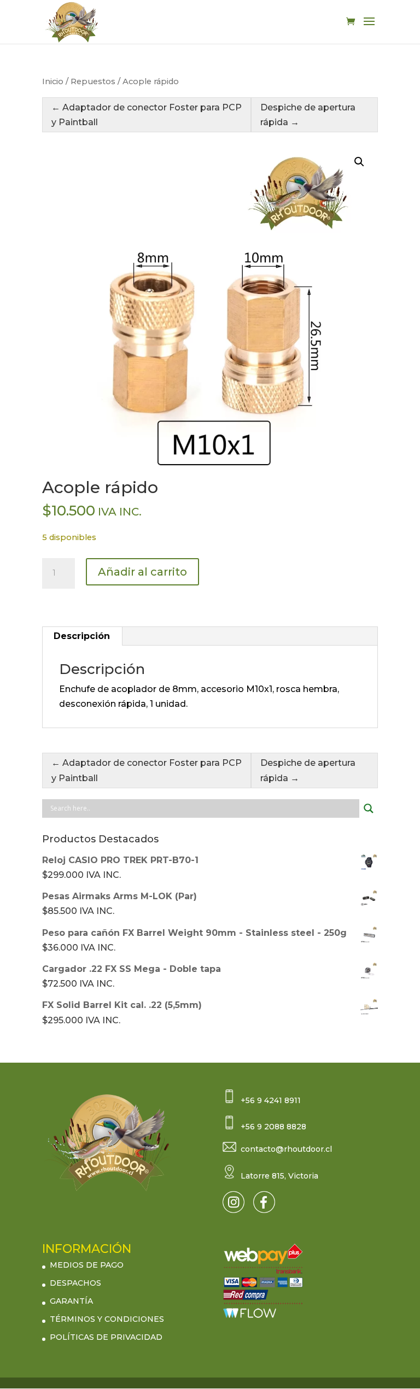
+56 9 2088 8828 (273, 1127)
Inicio (52, 81)
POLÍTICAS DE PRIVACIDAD (106, 1337)
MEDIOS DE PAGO (87, 1265)
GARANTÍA (71, 1301)
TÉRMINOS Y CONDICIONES (107, 1319)
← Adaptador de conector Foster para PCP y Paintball (146, 114)
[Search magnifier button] (368, 808)
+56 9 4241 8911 (271, 1100)
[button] (359, 162)
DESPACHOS (75, 1283)
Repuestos (93, 81)
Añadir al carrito (142, 571)
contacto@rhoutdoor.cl (286, 1149)
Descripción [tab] (82, 636)
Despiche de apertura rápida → (307, 114)
